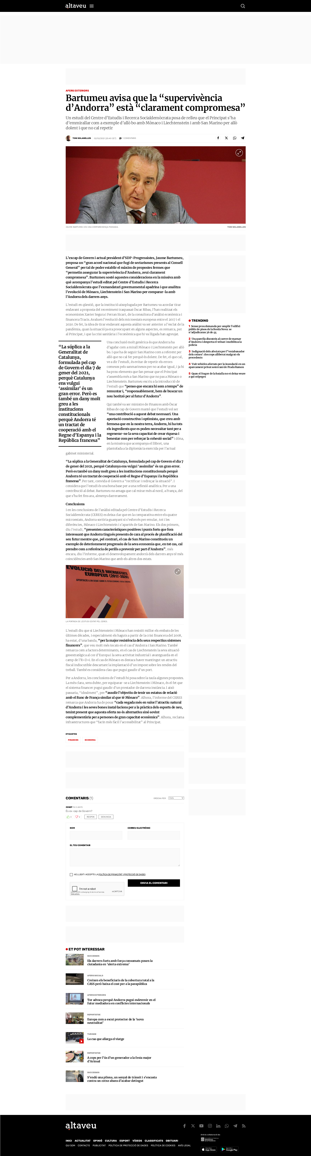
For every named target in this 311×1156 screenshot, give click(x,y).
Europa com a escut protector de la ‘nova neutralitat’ (115, 1021)
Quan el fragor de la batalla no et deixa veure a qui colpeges (217, 375)
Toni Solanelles (82, 138)
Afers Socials (95, 975)
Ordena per (160, 798)
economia (90, 740)
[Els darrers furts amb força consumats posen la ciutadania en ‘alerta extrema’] (75, 959)
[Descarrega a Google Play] (229, 1149)
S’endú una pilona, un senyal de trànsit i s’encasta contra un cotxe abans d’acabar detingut (122, 1079)
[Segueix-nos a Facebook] (184, 1126)
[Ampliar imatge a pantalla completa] (239, 152)
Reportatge (93, 1015)
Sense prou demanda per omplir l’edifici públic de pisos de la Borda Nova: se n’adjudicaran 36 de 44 (214, 329)
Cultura (111, 1140)
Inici (69, 1140)
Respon (90, 817)
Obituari (172, 1140)
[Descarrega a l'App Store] (209, 1149)
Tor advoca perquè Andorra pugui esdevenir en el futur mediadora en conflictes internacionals (121, 1001)
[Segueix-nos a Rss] (244, 1126)
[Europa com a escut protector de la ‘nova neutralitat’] (75, 1018)
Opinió (97, 1140)
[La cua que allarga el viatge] (75, 1038)
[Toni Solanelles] (68, 138)
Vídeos (137, 1140)
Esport (125, 1140)
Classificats (154, 1140)
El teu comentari (80, 845)
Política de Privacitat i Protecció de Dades (121, 874)
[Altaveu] (76, 6)
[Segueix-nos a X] (193, 1126)
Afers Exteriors (77, 90)
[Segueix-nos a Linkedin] (218, 1126)
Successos (93, 956)
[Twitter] (226, 137)
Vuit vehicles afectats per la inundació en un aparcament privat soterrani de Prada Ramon (217, 365)
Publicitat (99, 1145)
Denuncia (106, 817)
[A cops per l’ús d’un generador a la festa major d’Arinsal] (75, 1056)
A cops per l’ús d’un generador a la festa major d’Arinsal (119, 1059)
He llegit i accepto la (109, 874)
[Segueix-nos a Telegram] (235, 1126)
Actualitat (83, 1140)
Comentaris (129, 138)
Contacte (84, 1145)
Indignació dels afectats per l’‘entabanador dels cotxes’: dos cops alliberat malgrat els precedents (217, 354)
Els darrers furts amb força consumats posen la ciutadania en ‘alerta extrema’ (119, 962)
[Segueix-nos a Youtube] (201, 1126)
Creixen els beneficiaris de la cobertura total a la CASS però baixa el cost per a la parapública (120, 982)
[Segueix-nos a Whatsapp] (227, 1126)
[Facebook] (218, 137)
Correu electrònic (139, 828)
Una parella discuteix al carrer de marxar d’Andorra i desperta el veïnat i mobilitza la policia (215, 342)
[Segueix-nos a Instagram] (210, 1126)
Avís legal (184, 1145)
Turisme (91, 1034)
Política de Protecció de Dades (128, 1145)
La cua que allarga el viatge (105, 1039)
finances (73, 740)
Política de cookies (163, 1145)
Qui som (70, 1145)
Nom (72, 828)
